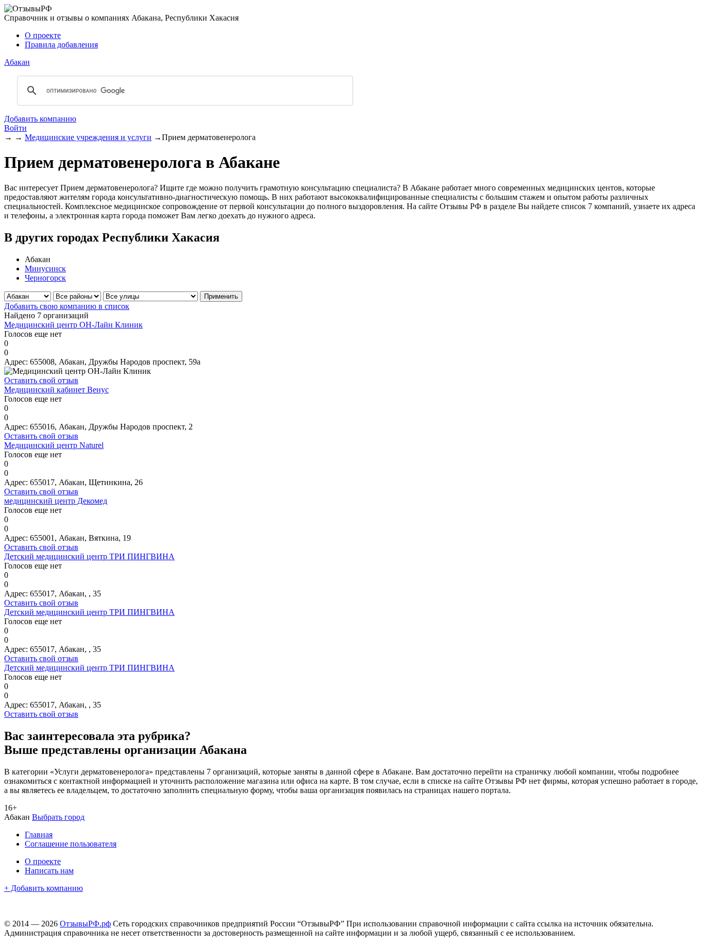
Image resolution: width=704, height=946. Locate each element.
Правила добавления (61, 44)
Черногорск (45, 277)
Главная (39, 834)
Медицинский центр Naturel (54, 445)
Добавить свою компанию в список (66, 306)
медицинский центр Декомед (55, 500)
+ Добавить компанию (43, 888)
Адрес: (16, 361)
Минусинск (45, 268)
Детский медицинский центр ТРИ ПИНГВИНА (89, 556)
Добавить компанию (40, 118)
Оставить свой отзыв (41, 380)
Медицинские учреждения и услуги (88, 137)
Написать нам (49, 870)
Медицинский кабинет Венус (56, 389)
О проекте (43, 35)
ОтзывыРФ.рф (85, 923)
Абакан (17, 62)
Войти (15, 128)
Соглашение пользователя (70, 843)
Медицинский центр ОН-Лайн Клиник (73, 324)
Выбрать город (58, 817)
